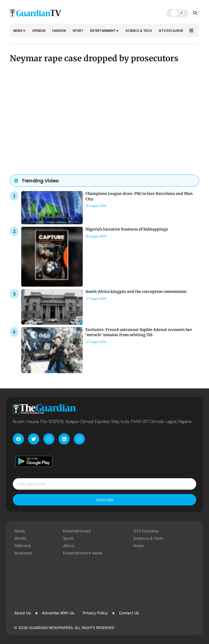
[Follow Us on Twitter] (33, 438)
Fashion (59, 30)
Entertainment (103, 30)
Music (138, 545)
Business (23, 553)
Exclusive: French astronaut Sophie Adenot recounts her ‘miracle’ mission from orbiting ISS (138, 332)
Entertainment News (82, 553)
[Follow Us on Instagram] (48, 438)
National (23, 545)
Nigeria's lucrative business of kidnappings (126, 229)
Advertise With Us (58, 613)
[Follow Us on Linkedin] (64, 438)
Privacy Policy (95, 613)
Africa (68, 545)
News (18, 30)
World (20, 538)
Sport (78, 30)
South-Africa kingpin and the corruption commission (136, 291)
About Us (22, 613)
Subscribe (104, 499)
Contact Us (129, 613)
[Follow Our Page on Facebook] (18, 438)
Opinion (38, 30)
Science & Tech (138, 30)
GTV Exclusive (171, 30)
